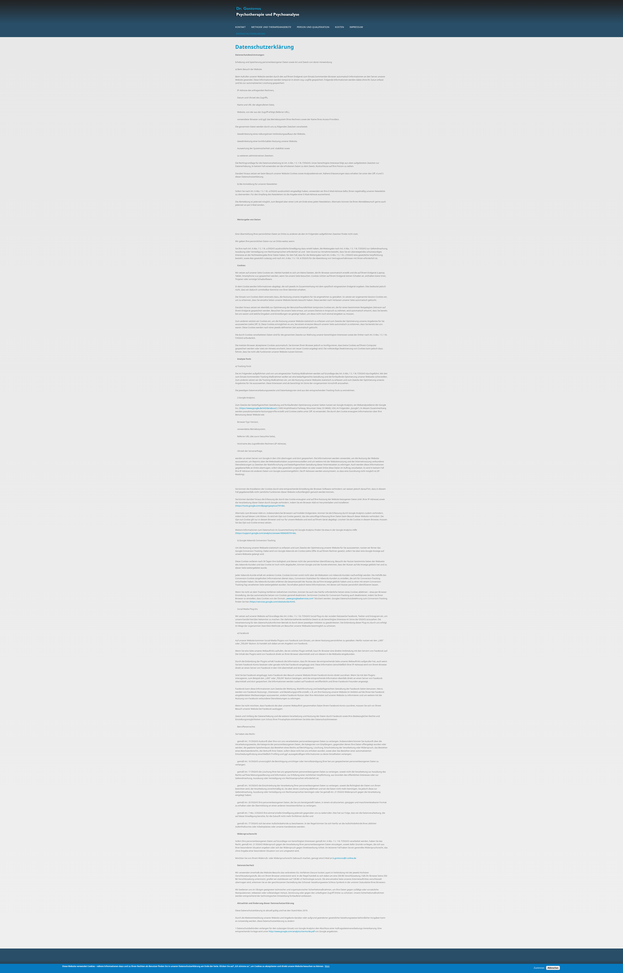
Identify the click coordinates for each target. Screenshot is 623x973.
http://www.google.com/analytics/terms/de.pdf (292, 931)
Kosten (339, 27)
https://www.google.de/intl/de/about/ (258, 408)
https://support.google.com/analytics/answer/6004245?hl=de (265, 533)
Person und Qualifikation (313, 27)
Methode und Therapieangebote (271, 27)
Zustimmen (539, 968)
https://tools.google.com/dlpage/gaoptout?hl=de (260, 505)
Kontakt (240, 27)
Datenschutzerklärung (250, 33)
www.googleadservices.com (300, 598)
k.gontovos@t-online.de (344, 858)
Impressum (356, 27)
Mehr (327, 966)
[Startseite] (285, 11)
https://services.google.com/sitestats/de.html (272, 601)
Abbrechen (553, 968)
